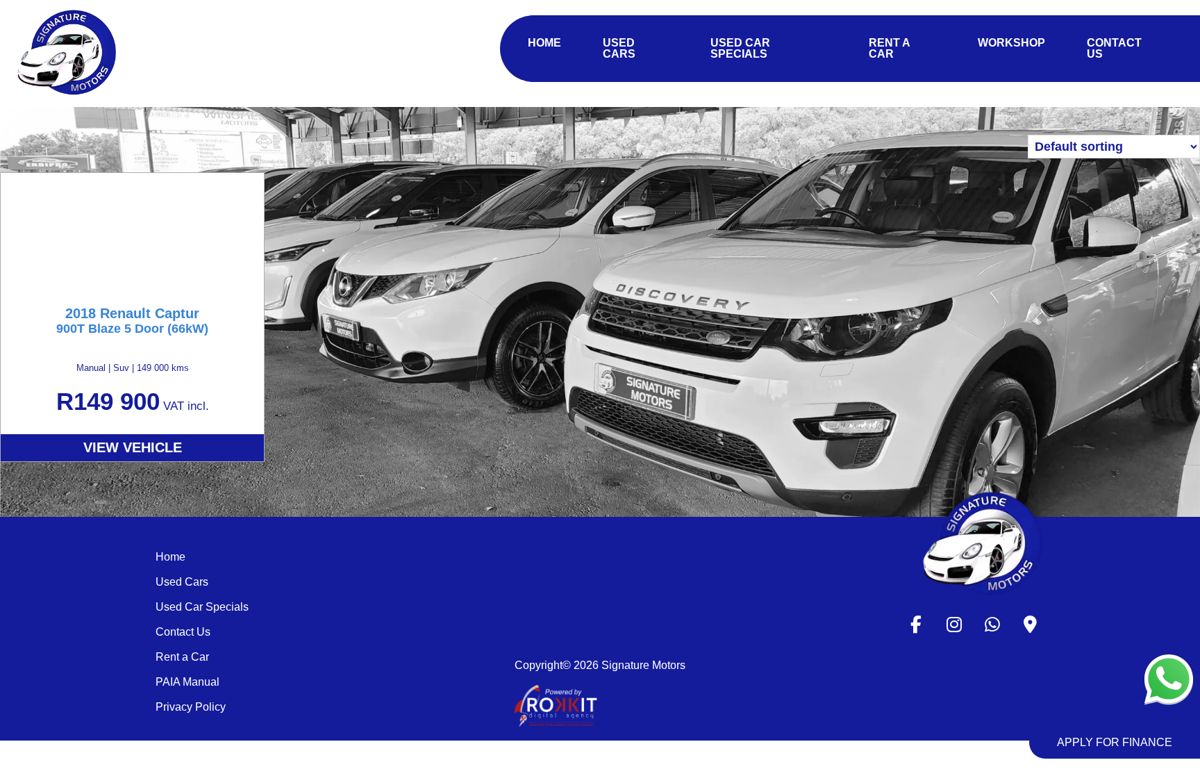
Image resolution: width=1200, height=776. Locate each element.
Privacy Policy (191, 707)
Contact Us (183, 632)
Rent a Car (182, 657)
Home (170, 557)
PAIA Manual (187, 682)
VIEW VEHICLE (132, 447)
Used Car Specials (202, 607)
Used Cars (182, 582)
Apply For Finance (1114, 742)
